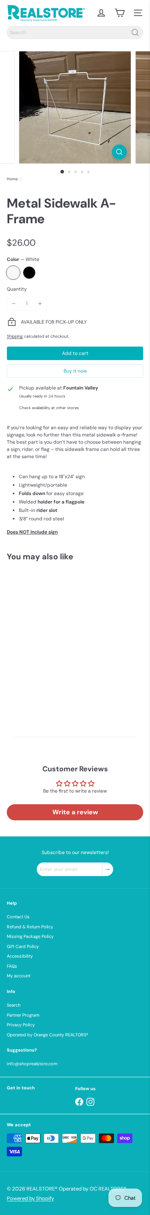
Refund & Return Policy (30, 927)
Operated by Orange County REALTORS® (47, 1035)
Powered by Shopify (30, 1198)
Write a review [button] (75, 812)
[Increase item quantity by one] (40, 303)
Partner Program (23, 1015)
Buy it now (75, 371)
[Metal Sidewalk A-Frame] (57, 634)
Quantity (17, 289)
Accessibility (20, 956)
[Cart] (119, 12)
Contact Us (18, 916)
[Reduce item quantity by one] (13, 303)
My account (18, 976)
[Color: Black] (33, 665)
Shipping (15, 336)
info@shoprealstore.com (32, 1063)
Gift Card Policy (23, 946)
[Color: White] (17, 665)
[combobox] (75, 32)
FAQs (12, 966)
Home (12, 178)
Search (13, 1005)
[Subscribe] (107, 869)
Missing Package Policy (30, 936)
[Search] (135, 32)
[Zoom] (119, 152)
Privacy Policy (21, 1024)
